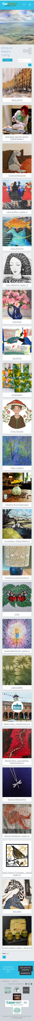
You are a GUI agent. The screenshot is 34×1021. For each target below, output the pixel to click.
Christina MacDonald (17, 175)
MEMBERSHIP (25, 973)
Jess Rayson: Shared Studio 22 (17, 577)
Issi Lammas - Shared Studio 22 (17, 541)
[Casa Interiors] (17, 1003)
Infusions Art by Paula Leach (17, 504)
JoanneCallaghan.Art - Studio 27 (17, 650)
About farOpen (6, 981)
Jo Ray (17, 614)
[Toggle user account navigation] (29, 4)
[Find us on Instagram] (29, 984)
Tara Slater (17, 911)
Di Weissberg (17, 394)
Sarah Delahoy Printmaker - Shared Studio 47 (17, 873)
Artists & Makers (27, 50)
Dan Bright (17, 358)
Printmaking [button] (6, 60)
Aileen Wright (17, 100)
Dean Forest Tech (18, 1017)
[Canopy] (8, 990)
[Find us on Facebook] (26, 984)
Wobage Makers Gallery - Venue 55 (17, 947)
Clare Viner (17, 321)
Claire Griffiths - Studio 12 (17, 212)
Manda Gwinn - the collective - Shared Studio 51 (17, 761)
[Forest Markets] (17, 990)
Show (4, 953)
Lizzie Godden (17, 687)
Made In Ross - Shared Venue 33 (17, 724)
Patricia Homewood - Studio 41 (17, 836)
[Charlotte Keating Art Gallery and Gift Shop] (17, 1010)
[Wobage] (17, 996)
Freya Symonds (17, 431)
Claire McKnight (17, 248)
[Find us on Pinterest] (31, 984)
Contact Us (14, 981)
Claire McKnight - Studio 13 (17, 285)
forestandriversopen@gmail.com (16, 984)
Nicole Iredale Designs (17, 799)
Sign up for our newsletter (25, 969)
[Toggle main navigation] (24, 4)
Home (30, 48)
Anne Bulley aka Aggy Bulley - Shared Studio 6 (17, 137)
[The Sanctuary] (26, 990)
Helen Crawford (17, 468)
